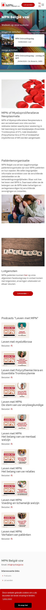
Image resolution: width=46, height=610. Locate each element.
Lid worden (28, 5)
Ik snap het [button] (23, 605)
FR (39, 6)
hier (26, 275)
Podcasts (7, 576)
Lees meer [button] (7, 599)
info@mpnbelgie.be (15, 565)
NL (39, 3)
